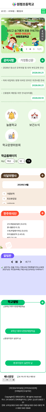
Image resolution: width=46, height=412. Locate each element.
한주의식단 (10, 213)
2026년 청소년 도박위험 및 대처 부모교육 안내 (23, 67)
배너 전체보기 (13, 380)
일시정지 (30, 49)
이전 (26, 49)
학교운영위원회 (11, 145)
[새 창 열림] (23, 279)
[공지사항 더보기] (42, 60)
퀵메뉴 (42, 36)
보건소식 (34, 125)
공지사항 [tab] (9, 60)
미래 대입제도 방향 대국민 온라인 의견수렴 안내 (23, 80)
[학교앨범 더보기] (42, 302)
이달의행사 (10, 176)
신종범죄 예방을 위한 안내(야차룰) (18, 93)
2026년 (23, 184)
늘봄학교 (11, 125)
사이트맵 (11, 11)
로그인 (3, 11)
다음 (34, 49)
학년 (2, 161)
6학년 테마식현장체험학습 (23, 331)
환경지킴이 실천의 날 (23, 363)
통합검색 (20, 11)
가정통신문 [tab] (26, 60)
